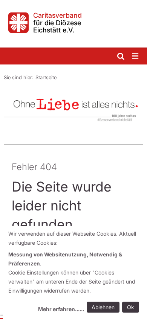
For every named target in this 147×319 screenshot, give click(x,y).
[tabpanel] (73, 107)
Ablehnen (103, 307)
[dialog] (75, 272)
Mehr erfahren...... (61, 309)
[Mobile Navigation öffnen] (135, 56)
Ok (130, 307)
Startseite (46, 77)
